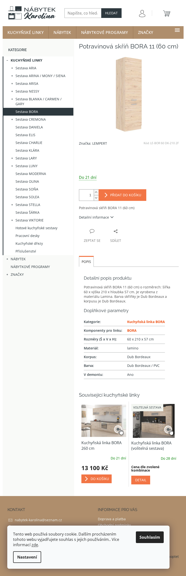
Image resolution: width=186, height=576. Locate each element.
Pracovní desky (27, 235)
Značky (17, 274)
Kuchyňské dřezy (29, 243)
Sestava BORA (27, 111)
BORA (132, 330)
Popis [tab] (86, 261)
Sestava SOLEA (27, 197)
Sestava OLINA (27, 181)
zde (34, 544)
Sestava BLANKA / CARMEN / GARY (39, 101)
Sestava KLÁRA (27, 150)
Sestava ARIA (26, 68)
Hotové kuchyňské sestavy (36, 228)
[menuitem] (26, 32)
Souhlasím (150, 537)
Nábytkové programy (30, 266)
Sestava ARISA (27, 83)
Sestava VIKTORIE (30, 220)
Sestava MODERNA (31, 173)
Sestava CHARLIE (29, 142)
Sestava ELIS (25, 135)
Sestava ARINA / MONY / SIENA (40, 75)
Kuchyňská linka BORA (146, 321)
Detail (140, 480)
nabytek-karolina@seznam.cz (38, 520)
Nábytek (18, 259)
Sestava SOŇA (27, 189)
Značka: (93, 143)
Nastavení (27, 557)
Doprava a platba (112, 519)
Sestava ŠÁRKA (27, 212)
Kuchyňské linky (26, 60)
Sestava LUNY (27, 166)
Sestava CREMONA (31, 119)
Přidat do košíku (125, 195)
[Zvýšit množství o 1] (96, 192)
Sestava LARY (26, 158)
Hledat (111, 13)
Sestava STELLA (28, 204)
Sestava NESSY (27, 91)
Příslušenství (26, 251)
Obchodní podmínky (114, 525)
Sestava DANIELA (29, 127)
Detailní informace (94, 217)
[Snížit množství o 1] (96, 198)
